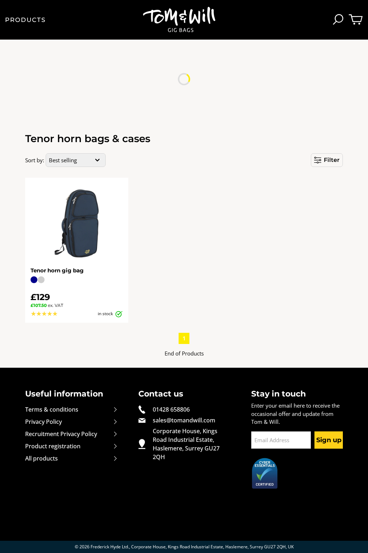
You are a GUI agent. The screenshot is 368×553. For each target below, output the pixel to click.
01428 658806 (171, 409)
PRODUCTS (25, 20)
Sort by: (34, 160)
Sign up (328, 440)
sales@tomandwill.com (184, 420)
